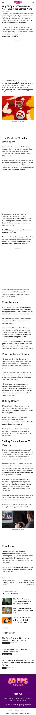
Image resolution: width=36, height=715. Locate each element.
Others (4, 667)
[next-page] (6, 627)
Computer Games (7, 654)
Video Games (6, 643)
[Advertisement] (18, 59)
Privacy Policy (24, 710)
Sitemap (10, 710)
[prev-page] (3, 627)
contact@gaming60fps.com (22, 705)
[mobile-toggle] (3, 2)
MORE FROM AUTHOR (10, 594)
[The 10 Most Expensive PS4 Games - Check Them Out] (7, 610)
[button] (33, 2)
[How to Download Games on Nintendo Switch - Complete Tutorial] (7, 620)
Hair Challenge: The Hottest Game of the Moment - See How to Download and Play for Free (18, 662)
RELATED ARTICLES (10, 591)
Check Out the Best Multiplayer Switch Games (8, 583)
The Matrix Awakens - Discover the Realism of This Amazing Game (22, 601)
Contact (16, 710)
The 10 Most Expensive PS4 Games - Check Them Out (23, 610)
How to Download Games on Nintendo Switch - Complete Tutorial (22, 620)
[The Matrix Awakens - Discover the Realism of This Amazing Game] (7, 601)
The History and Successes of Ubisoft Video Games (26, 583)
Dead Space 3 (23, 239)
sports (18, 160)
